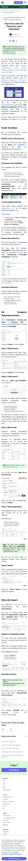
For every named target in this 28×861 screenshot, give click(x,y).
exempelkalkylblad (7, 105)
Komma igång (12, 10)
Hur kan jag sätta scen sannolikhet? (12, 752)
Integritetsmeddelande (15, 854)
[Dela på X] (16, 41)
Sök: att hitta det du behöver (10, 748)
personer (23, 65)
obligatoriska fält (7, 208)
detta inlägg (22, 119)
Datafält (15, 257)
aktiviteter (10, 70)
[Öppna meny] (25, 2)
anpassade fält (21, 250)
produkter (4, 72)
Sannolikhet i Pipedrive (8, 741)
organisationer (6, 68)
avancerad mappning (10, 467)
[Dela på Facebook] (10, 41)
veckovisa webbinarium (10, 111)
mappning (18, 465)
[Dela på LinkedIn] (13, 41)
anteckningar (19, 70)
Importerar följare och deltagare (11, 745)
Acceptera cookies (14, 858)
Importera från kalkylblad (10, 324)
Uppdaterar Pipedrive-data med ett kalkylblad (12, 756)
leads (16, 68)
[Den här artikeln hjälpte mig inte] (11, 729)
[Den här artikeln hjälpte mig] (2, 729)
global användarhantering (9, 52)
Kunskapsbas (4, 10)
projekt (3, 70)
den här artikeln (6, 283)
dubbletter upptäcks (8, 571)
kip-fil (13, 640)
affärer (24, 68)
